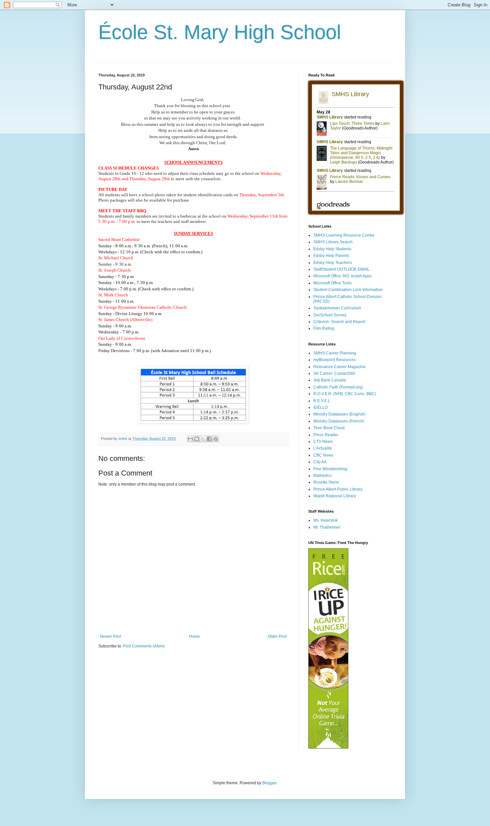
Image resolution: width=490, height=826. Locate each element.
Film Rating (323, 328)
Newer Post (110, 636)
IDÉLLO (320, 407)
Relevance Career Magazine (339, 366)
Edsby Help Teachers (332, 262)
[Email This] (190, 439)
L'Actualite (322, 448)
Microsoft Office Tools (332, 283)
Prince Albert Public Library (337, 489)
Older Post (277, 636)
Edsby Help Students (332, 249)
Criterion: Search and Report (339, 321)
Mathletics (322, 475)
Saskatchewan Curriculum (337, 308)
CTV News (323, 441)
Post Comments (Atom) (144, 646)
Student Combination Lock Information (348, 289)
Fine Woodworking (330, 469)
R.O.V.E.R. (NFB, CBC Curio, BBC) (344, 393)
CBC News (323, 455)
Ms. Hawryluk (325, 520)
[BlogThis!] (196, 439)
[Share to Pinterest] (215, 439)
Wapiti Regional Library (334, 496)
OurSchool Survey (329, 315)
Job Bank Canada (329, 380)
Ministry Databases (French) (338, 421)
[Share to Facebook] (209, 439)
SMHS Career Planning (334, 353)
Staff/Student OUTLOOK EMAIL (341, 269)
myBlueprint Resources (334, 359)
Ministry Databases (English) (339, 414)
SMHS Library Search (333, 242)
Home (194, 636)
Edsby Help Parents (331, 255)
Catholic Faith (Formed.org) (338, 387)
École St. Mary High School (219, 32)
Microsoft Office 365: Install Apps (342, 276)
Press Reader (325, 435)
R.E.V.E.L (321, 400)
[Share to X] (203, 439)
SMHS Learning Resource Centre (343, 235)
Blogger (269, 783)
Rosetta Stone (326, 482)
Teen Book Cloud (329, 428)
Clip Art (319, 462)
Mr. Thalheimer (326, 527)
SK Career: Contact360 (334, 373)
